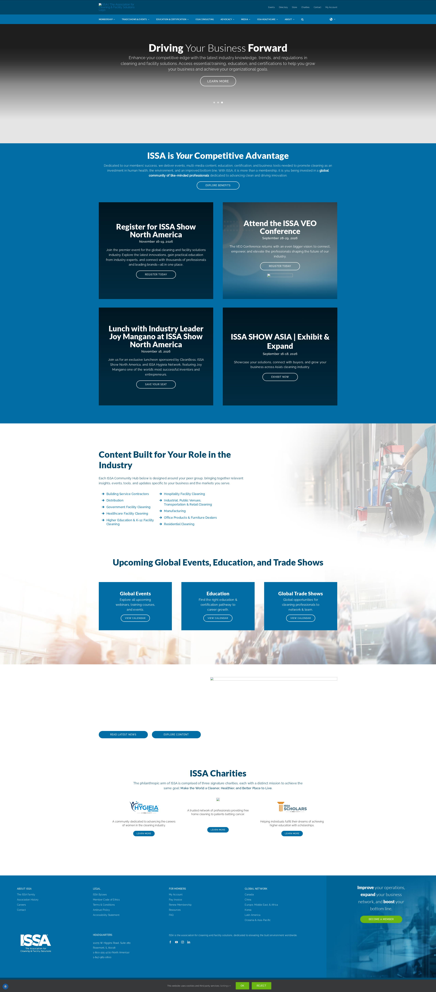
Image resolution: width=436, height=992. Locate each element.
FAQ (171, 915)
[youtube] (176, 942)
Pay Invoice (175, 899)
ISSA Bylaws (100, 894)
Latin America (252, 915)
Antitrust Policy (101, 910)
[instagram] (182, 942)
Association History (28, 899)
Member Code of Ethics (106, 899)
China (248, 899)
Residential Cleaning (179, 524)
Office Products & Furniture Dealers (190, 517)
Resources (175, 910)
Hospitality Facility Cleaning (184, 494)
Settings (224, 986)
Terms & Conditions (104, 904)
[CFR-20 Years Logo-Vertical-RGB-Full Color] (218, 799)
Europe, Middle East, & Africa (261, 904)
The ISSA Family (26, 894)
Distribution (114, 500)
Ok (242, 985)
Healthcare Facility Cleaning (127, 513)
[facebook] (170, 942)
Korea (248, 910)
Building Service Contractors (127, 494)
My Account (175, 894)
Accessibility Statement (106, 915)
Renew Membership (180, 904)
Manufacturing (175, 511)
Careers (21, 904)
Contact (21, 910)
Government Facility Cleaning (128, 507)
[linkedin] (188, 942)
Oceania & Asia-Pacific (258, 920)
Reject (261, 985)
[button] (305, 19)
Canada (249, 894)
